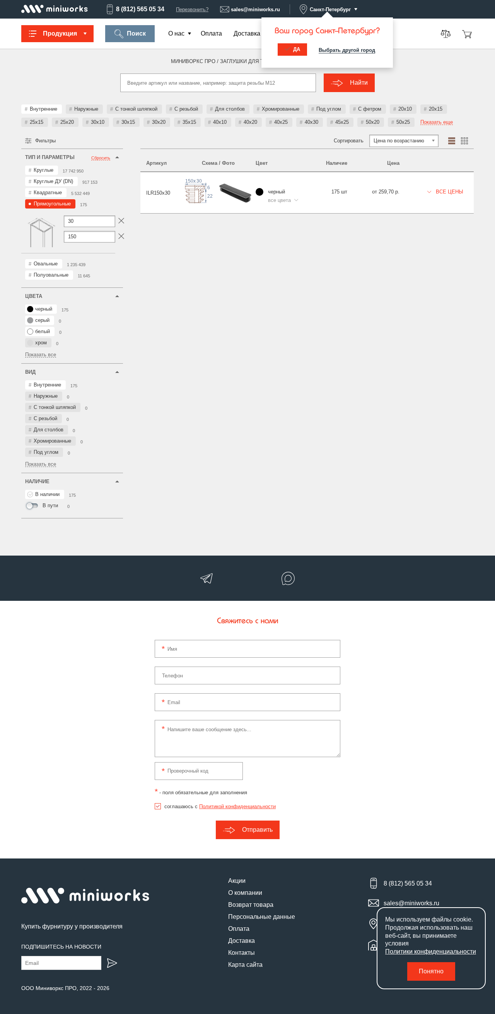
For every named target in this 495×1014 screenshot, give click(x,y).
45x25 (342, 122)
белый (42, 331)
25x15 (36, 122)
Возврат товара (250, 904)
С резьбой (186, 109)
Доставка (247, 33)
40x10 (220, 122)
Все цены (448, 192)
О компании (245, 892)
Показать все (40, 354)
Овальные (46, 264)
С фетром (369, 109)
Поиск (136, 33)
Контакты (241, 952)
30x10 (97, 122)
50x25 (403, 122)
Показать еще (436, 122)
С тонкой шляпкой (136, 109)
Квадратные (48, 192)
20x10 (405, 109)
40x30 (311, 122)
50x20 (372, 122)
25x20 (67, 122)
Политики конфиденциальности (430, 951)
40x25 (281, 122)
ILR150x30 (158, 193)
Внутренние (43, 109)
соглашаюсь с (220, 806)
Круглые (43, 170)
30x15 (128, 122)
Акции (237, 880)
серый (42, 320)
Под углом (328, 109)
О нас (176, 33)
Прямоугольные (52, 204)
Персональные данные (261, 916)
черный (43, 309)
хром (41, 342)
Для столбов (230, 109)
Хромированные (280, 109)
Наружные (86, 109)
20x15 (435, 109)
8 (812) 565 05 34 (140, 9)
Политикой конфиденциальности (237, 806)
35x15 (189, 122)
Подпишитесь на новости (61, 946)
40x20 (250, 122)
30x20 (159, 122)
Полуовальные (51, 275)
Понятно (431, 971)
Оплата (211, 33)
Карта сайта (245, 964)
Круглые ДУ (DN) (53, 181)
